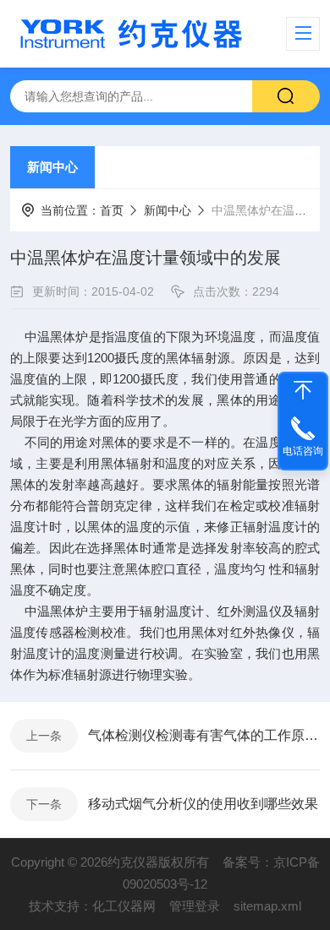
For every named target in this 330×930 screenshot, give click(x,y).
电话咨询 (303, 451)
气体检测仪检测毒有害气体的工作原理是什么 (204, 735)
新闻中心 (52, 167)
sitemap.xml (267, 906)
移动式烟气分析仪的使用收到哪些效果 (203, 804)
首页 (112, 210)
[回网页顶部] (303, 390)
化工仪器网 (124, 906)
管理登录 (194, 906)
